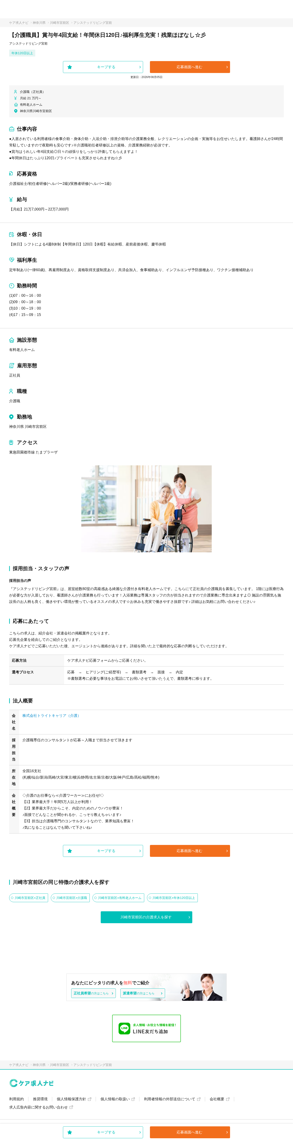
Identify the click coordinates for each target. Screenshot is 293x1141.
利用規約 (16, 1099)
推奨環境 (40, 1099)
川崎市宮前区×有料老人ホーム (119, 898)
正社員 (14, 375)
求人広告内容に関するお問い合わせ (38, 1107)
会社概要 (217, 1099)
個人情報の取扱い (115, 1099)
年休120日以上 (22, 53)
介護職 (14, 401)
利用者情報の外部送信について (169, 1099)
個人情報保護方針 (71, 1099)
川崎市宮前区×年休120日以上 (173, 898)
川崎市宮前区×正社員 (30, 898)
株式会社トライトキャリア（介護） (51, 716)
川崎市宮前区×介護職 (71, 898)
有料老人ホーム (22, 350)
